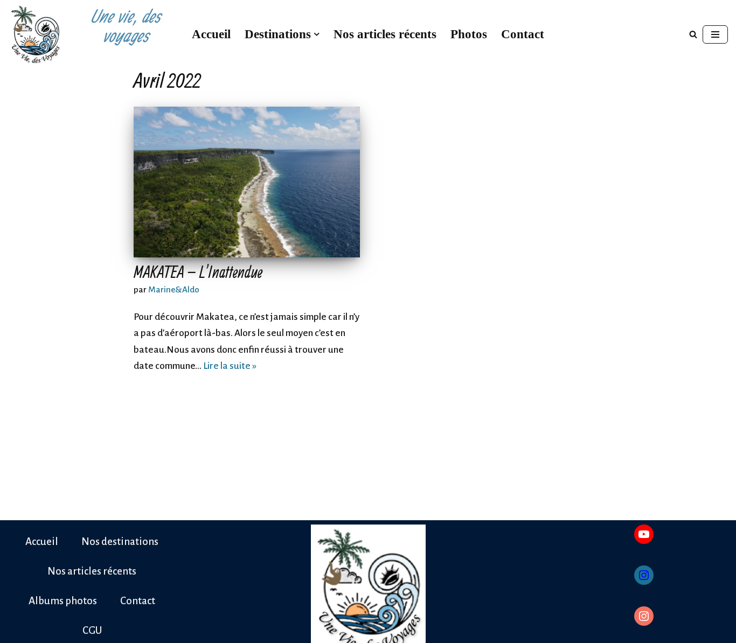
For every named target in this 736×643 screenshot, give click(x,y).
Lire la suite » (229, 366)
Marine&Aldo (173, 289)
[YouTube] (644, 534)
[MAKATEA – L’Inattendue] (247, 182)
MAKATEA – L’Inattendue (198, 272)
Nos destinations (119, 541)
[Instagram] (644, 575)
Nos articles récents (385, 34)
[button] (317, 34)
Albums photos (63, 600)
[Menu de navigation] (715, 34)
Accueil (211, 34)
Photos (468, 34)
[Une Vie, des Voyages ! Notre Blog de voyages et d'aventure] (35, 34)
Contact (522, 34)
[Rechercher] (693, 34)
